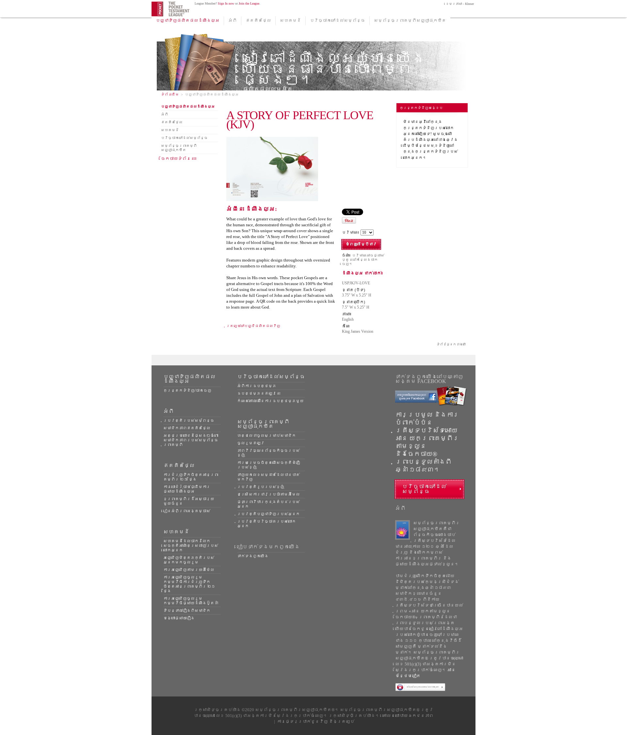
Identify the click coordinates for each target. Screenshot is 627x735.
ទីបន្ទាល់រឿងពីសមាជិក (186, 610)
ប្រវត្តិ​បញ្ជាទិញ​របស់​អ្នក (268, 514)
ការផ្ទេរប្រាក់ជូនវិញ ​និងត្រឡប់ (315, 721)
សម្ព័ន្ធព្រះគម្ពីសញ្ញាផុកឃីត (410, 20)
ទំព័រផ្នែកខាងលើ (451, 344)
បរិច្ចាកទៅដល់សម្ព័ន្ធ (337, 20)
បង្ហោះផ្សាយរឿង (179, 618)
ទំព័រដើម (170, 94)
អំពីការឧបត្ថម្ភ (256, 386)
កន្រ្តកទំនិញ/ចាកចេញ (187, 390)
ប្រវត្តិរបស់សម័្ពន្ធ (188, 420)
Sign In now (226, 3)
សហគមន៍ (290, 20)
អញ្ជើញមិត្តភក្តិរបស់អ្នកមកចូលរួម (188, 560)
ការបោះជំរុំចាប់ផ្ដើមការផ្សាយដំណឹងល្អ (186, 489)
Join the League (249, 3)
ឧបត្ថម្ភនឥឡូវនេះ (258, 393)
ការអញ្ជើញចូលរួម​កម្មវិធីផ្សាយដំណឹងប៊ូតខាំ (190, 600)
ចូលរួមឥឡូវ (251, 443)
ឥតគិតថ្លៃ (258, 20)
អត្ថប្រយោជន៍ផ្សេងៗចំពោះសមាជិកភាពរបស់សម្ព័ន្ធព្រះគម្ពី (190, 440)
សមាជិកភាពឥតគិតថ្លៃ (186, 428)
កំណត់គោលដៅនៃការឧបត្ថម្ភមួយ (270, 401)
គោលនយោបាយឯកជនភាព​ (407, 715)
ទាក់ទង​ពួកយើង (252, 556)
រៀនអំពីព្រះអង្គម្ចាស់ (186, 511)
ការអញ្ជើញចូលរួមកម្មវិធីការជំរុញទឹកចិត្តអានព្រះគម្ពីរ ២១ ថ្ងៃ (189, 584)
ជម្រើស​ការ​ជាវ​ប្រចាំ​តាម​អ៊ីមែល (268, 494)
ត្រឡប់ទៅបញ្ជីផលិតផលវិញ (253, 326)
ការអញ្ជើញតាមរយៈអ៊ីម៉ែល (188, 569)
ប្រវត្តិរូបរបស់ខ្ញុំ (260, 487)
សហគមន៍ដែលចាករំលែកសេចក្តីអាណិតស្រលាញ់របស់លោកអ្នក (190, 545)
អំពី (232, 20)
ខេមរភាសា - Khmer (459, 4)
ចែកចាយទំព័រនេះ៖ (179, 158)
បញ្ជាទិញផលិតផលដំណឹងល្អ (187, 20)
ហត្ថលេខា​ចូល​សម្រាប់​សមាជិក (266, 435)
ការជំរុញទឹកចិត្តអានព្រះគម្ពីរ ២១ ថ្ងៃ (190, 477)
